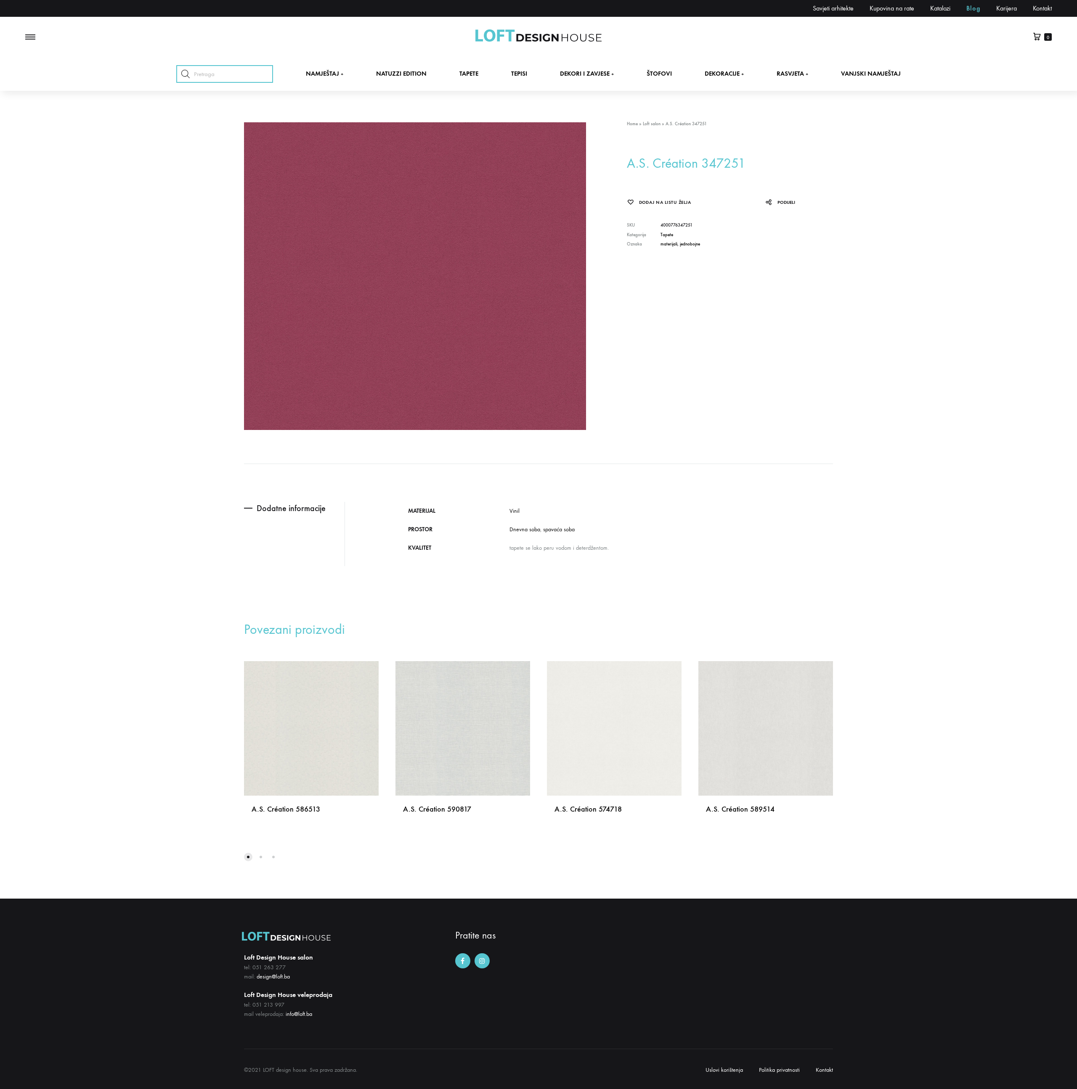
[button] (248, 857)
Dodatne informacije (291, 508)
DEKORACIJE (724, 73)
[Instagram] (482, 960)
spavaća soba (559, 529)
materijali (669, 244)
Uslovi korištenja (724, 1069)
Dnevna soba (524, 529)
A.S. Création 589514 (740, 809)
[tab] (294, 508)
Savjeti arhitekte (833, 8)
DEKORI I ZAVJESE (587, 73)
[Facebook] (462, 960)
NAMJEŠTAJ (324, 73)
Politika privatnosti (779, 1069)
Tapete (667, 234)
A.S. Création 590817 (437, 809)
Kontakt (1042, 8)
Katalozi (940, 8)
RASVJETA (792, 73)
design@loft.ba (273, 976)
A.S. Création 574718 (588, 809)
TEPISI (519, 73)
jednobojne (690, 244)
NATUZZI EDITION (401, 73)
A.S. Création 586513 (286, 809)
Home (632, 124)
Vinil (514, 510)
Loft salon (652, 124)
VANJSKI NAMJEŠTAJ (871, 73)
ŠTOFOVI (659, 73)
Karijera (1006, 8)
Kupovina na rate (892, 8)
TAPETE (468, 73)
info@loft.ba (299, 1014)
